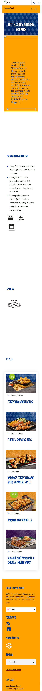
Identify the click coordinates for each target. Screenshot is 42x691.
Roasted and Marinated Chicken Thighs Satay (21, 560)
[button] (21, 609)
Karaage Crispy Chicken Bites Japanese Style (20, 480)
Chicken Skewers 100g (20, 440)
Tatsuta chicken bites (20, 520)
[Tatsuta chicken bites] (21, 501)
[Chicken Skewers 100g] (21, 421)
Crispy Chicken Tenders (20, 402)
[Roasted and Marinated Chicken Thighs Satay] (21, 539)
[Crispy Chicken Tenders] (21, 383)
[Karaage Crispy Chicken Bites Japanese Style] (21, 459)
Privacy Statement (13, 669)
